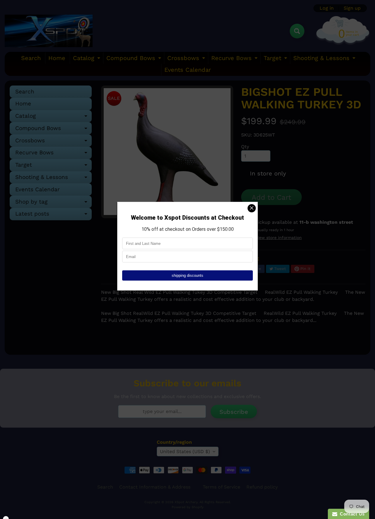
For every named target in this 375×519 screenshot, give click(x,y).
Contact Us (351, 513)
